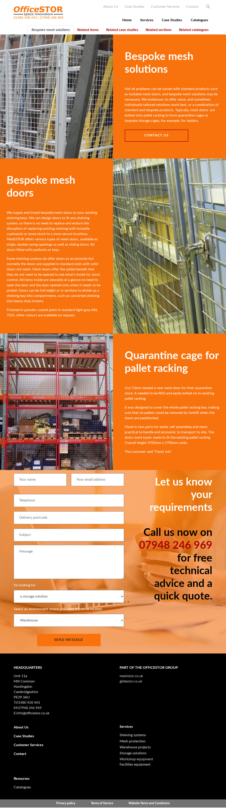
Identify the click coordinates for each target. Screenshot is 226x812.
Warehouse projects (135, 747)
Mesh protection (132, 741)
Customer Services (165, 6)
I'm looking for (25, 585)
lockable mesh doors (144, 94)
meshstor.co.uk (131, 676)
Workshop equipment (136, 759)
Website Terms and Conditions (149, 803)
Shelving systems (133, 735)
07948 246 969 (175, 545)
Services (146, 20)
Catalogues (199, 20)
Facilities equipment (135, 764)
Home (127, 20)
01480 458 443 (28, 702)
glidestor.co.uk (131, 681)
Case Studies (134, 6)
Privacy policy (65, 803)
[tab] (50, 29)
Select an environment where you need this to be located (58, 609)
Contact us (156, 135)
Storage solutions (133, 753)
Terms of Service (102, 803)
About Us (110, 6)
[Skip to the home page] (38, 12)
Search (208, 7)
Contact (192, 6)
